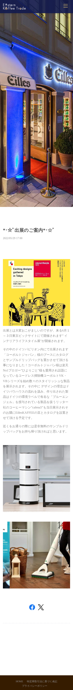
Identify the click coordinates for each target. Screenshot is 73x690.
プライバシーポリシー (34, 686)
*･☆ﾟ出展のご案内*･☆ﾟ (29, 230)
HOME (19, 681)
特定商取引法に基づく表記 (42, 681)
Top (36, 650)
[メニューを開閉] (65, 6)
